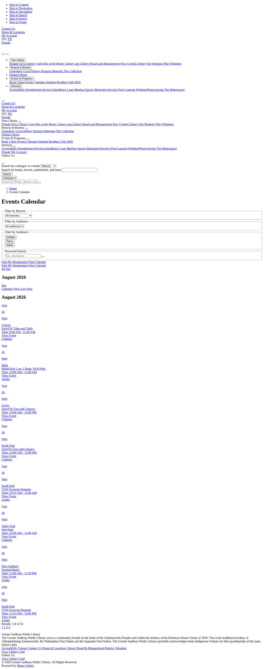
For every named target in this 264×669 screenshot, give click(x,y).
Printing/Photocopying (150, 89)
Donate (6, 42)
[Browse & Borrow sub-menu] (26, 128)
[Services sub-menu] (14, 146)
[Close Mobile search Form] (3, 163)
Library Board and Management (100, 63)
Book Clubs (17, 82)
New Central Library (133, 63)
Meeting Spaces (84, 89)
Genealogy (16, 71)
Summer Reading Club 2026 (63, 82)
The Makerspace (174, 89)
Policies (109, 648)
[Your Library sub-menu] (19, 121)
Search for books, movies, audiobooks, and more (31, 169)
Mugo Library (25, 665)
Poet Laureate (127, 89)
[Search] (39, 182)
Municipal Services (106, 89)
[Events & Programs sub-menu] (27, 139)
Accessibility (17, 89)
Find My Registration (15, 262)
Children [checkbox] (10, 237)
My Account (9, 35)
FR (10, 39)
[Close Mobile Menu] (3, 100)
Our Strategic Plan (158, 63)
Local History (32, 71)
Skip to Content (18, 4)
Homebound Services (39, 89)
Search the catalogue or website (21, 166)
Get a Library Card (31, 63)
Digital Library (18, 74)
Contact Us (8, 28)
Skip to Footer (18, 22)
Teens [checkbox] (9, 241)
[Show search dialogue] (3, 54)
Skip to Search (18, 15)
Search (7, 174)
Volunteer (175, 63)
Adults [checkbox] (9, 245)
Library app (72, 63)
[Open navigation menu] (7, 54)
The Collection (73, 71)
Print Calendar (37, 262)
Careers (22, 648)
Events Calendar (35, 82)
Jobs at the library (54, 63)
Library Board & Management (85, 648)
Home (13, 188)
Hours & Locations (13, 32)
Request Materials (52, 71)
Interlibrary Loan (63, 89)
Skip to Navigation (20, 8)
